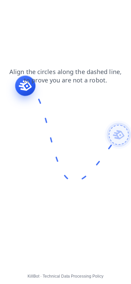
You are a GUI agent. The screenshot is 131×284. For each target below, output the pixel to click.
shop (50, 9)
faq (34, 9)
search (38, 16)
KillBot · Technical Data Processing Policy (65, 276)
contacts (14, 9)
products (14, 16)
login (69, 9)
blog (105, 9)
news (87, 9)
